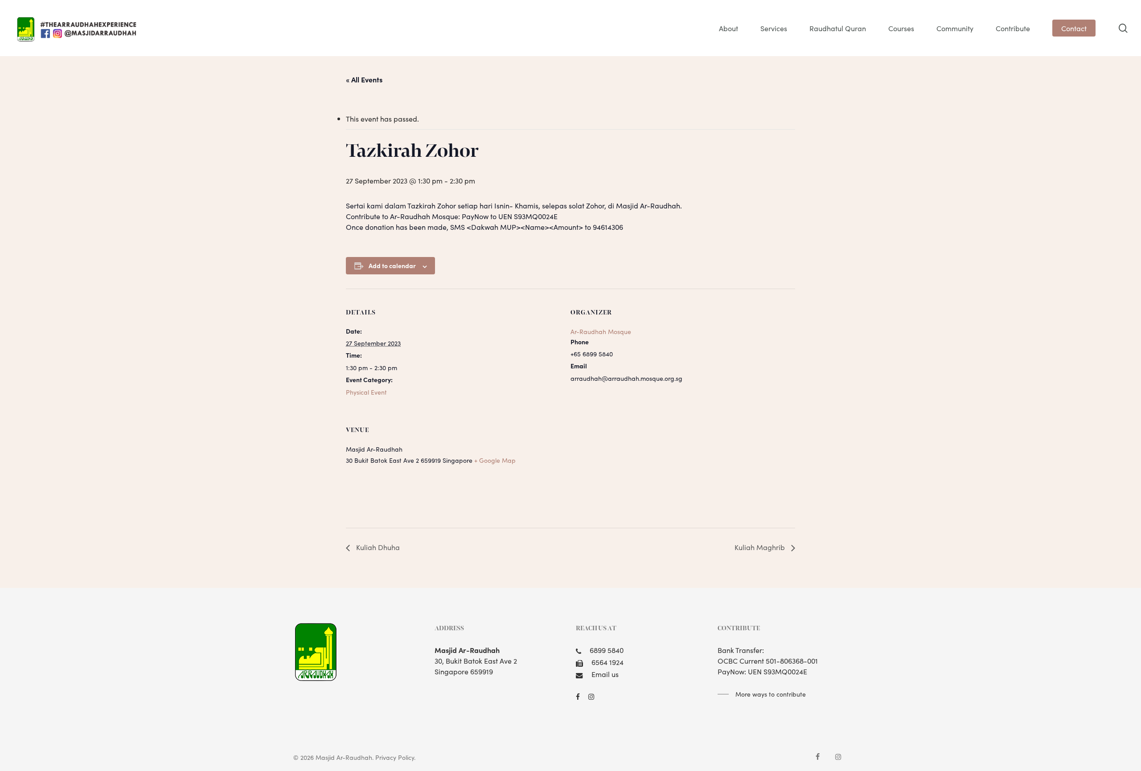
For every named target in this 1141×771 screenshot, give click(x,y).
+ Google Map (495, 460)
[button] (762, 694)
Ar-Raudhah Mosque (600, 331)
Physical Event (366, 392)
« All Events (364, 79)
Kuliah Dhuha (377, 547)
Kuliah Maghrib (761, 547)
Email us (605, 674)
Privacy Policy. (395, 757)
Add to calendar (392, 265)
